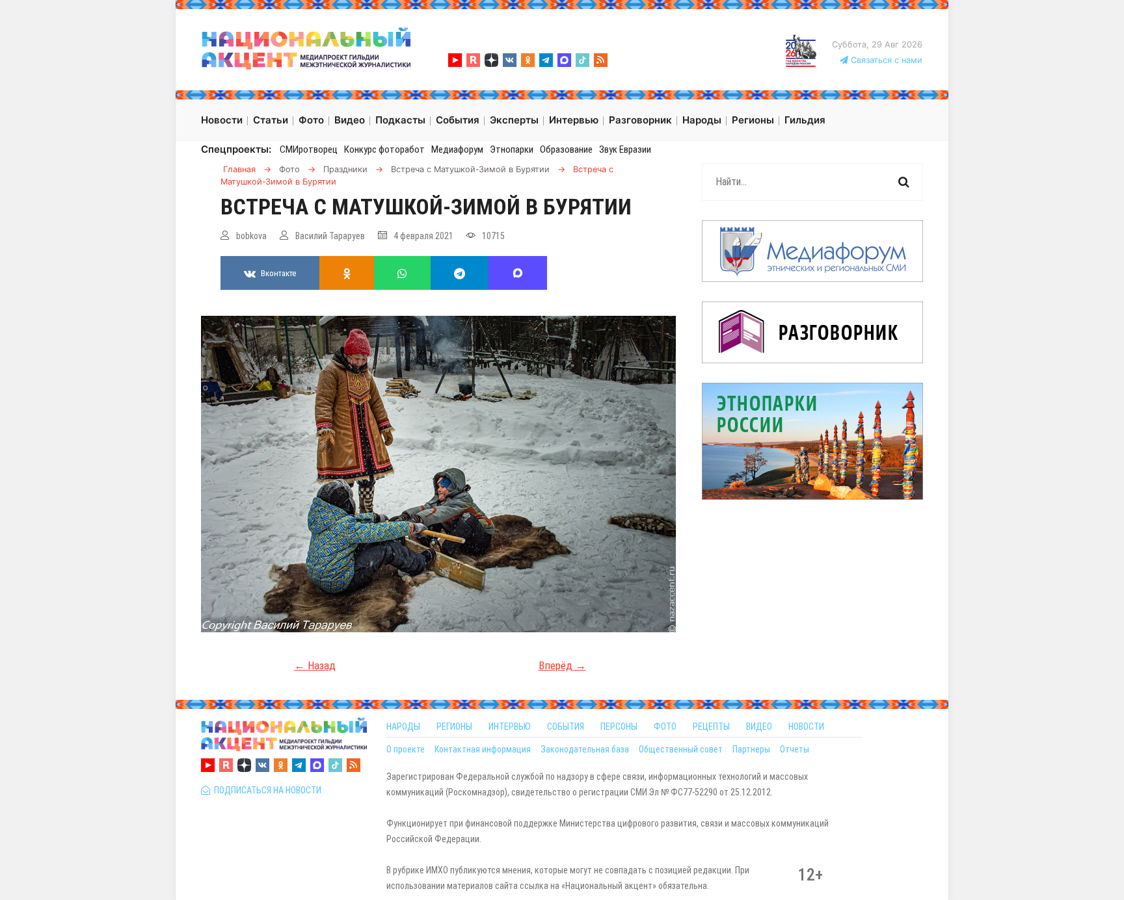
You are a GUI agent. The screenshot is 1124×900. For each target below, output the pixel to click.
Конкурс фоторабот (384, 149)
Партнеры (751, 749)
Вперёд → (562, 665)
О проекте (405, 749)
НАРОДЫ (403, 726)
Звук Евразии (625, 149)
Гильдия (804, 120)
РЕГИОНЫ (454, 726)
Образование (566, 149)
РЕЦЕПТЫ (711, 726)
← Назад (315, 665)
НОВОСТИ (806, 726)
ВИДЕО (759, 726)
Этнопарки (511, 149)
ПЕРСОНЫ (618, 726)
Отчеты (794, 749)
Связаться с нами (885, 60)
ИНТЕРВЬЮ (509, 726)
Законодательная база (585, 749)
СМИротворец (309, 149)
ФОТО (665, 726)
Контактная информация (483, 749)
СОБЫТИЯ (565, 726)
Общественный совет (681, 749)
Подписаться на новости (265, 790)
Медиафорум (457, 149)
